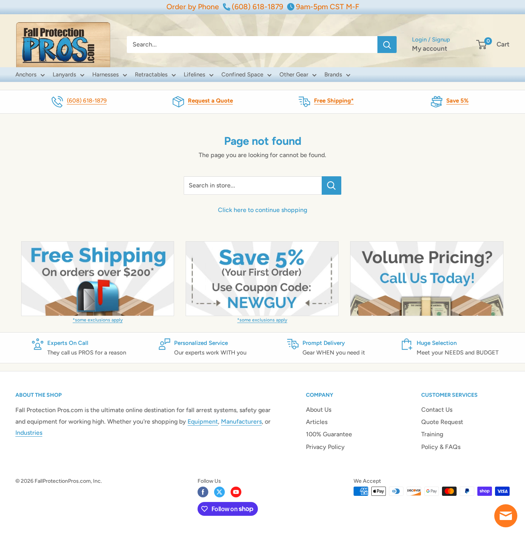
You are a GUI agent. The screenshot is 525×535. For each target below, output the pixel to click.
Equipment (203, 421)
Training (432, 434)
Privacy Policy (325, 447)
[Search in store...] (331, 185)
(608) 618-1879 (87, 100)
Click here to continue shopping (262, 210)
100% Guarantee (329, 434)
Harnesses (105, 74)
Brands (333, 74)
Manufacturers (241, 421)
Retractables (151, 74)
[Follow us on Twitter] (219, 492)
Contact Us (436, 409)
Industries (28, 432)
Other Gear (293, 74)
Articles (316, 422)
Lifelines (194, 74)
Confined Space (242, 74)
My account (429, 48)
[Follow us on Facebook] (203, 492)
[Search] (387, 44)
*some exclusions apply (98, 320)
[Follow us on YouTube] (236, 492)
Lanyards (64, 74)
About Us (318, 409)
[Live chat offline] (505, 515)
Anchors (26, 74)
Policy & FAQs (440, 447)
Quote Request (442, 422)
